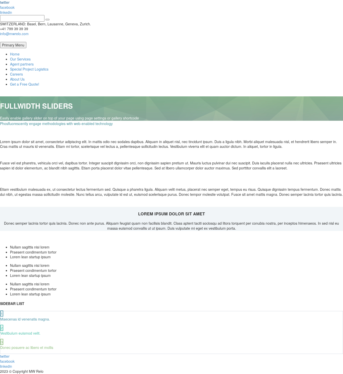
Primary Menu (13, 44)
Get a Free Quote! (24, 84)
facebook (7, 7)
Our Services (20, 58)
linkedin (6, 12)
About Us (17, 79)
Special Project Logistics (29, 69)
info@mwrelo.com (14, 33)
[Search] (47, 19)
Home (15, 53)
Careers (16, 74)
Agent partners (22, 64)
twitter (5, 356)
